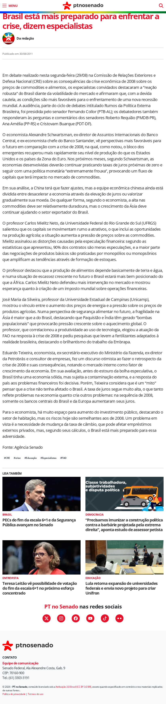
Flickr (119, 618)
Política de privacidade (14, 694)
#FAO (63, 458)
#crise (17, 458)
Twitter (47, 618)
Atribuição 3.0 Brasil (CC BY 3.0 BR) (73, 686)
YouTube (90, 618)
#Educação (30, 458)
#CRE (7, 458)
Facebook (76, 618)
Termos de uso (35, 694)
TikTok (105, 618)
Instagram (61, 618)
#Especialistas (48, 458)
